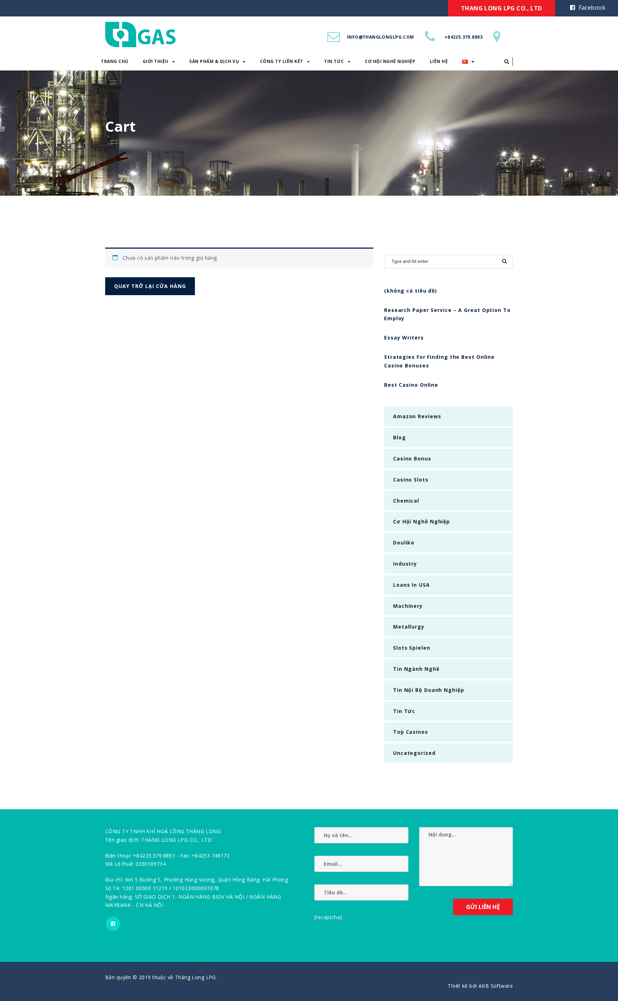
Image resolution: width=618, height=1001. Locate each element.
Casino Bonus (412, 458)
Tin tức (334, 61)
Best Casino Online (411, 384)
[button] (506, 61)
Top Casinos (410, 731)
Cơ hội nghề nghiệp (390, 61)
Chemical (406, 500)
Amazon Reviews (417, 416)
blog (399, 437)
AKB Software (496, 985)
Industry (405, 563)
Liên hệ (439, 61)
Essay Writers (404, 337)
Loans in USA (411, 584)
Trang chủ (114, 61)
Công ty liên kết (281, 61)
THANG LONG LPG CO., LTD (501, 8)
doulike (404, 542)
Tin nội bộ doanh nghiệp (428, 690)
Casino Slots (410, 479)
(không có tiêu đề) (410, 290)
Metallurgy (409, 626)
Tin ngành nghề (416, 668)
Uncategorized (414, 752)
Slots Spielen (411, 647)
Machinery (408, 605)
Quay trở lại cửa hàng (150, 286)
